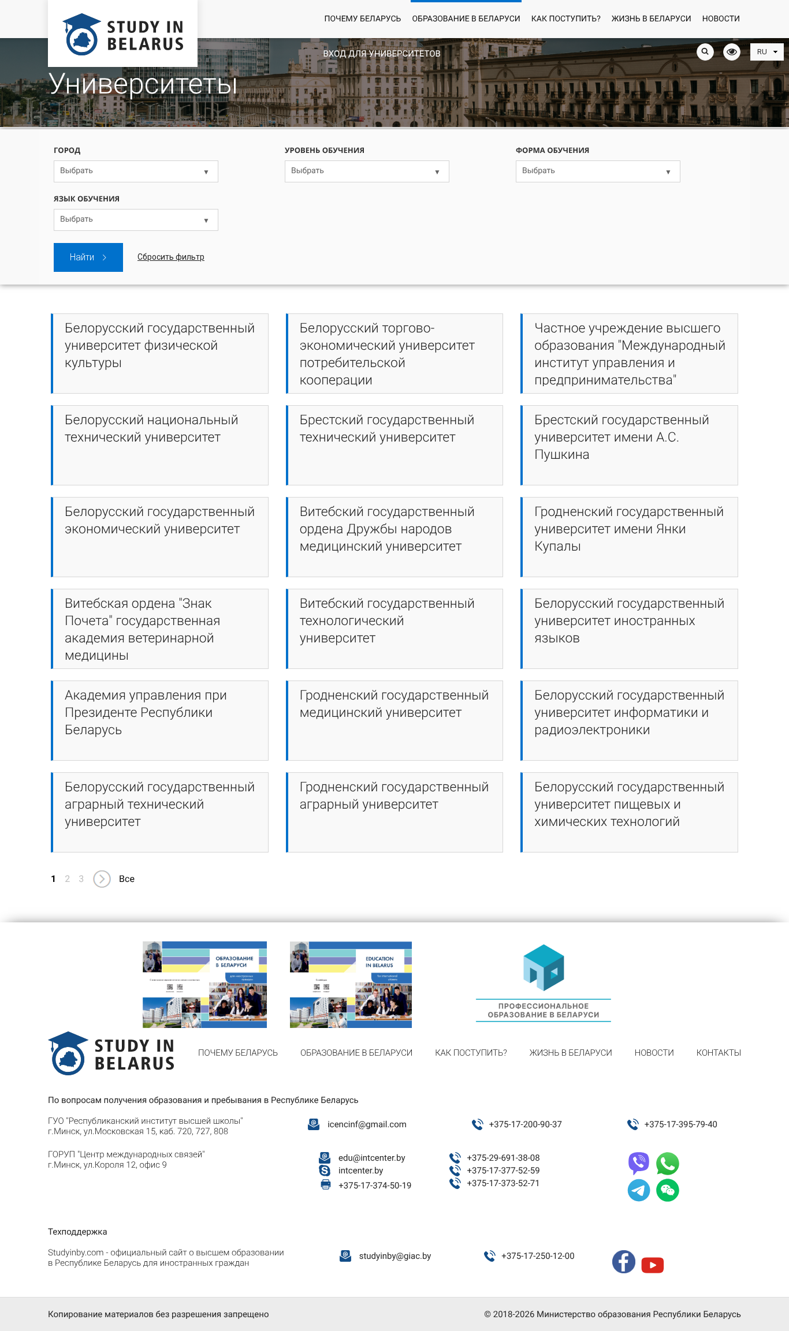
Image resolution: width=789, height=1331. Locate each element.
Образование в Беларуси (466, 19)
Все (127, 878)
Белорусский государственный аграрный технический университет (160, 804)
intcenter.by (360, 1170)
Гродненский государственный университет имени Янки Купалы (629, 529)
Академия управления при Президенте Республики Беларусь (146, 712)
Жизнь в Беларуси (651, 19)
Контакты (719, 1053)
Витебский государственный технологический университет (387, 621)
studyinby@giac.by (395, 1256)
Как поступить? (566, 19)
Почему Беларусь (362, 19)
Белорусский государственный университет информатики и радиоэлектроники (629, 712)
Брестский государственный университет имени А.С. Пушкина (621, 437)
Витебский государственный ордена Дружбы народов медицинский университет (387, 529)
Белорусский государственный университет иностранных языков (629, 621)
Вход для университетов (381, 53)
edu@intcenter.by (371, 1158)
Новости (721, 19)
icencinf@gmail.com (367, 1124)
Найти (82, 257)
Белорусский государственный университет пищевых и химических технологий (629, 804)
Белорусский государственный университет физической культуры (160, 345)
